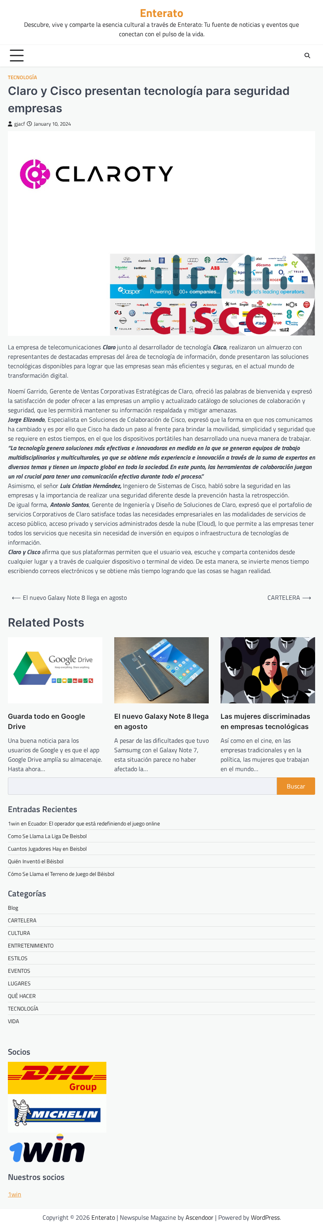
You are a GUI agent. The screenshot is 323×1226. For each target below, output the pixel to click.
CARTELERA (22, 920)
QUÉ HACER (22, 996)
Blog (13, 907)
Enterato (161, 12)
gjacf (19, 124)
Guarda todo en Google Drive (46, 721)
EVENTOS (19, 970)
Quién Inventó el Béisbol (35, 861)
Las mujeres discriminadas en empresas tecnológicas (265, 721)
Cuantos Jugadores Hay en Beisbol (47, 848)
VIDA (13, 1021)
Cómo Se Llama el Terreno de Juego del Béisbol (61, 874)
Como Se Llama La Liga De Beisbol (47, 836)
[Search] (307, 55)
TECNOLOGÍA (22, 77)
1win (14, 1194)
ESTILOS (18, 958)
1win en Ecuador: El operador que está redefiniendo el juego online (84, 823)
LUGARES (19, 983)
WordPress (265, 1217)
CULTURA (19, 933)
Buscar (296, 786)
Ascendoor (199, 1217)
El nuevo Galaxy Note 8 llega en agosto (161, 721)
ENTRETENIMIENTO (31, 945)
